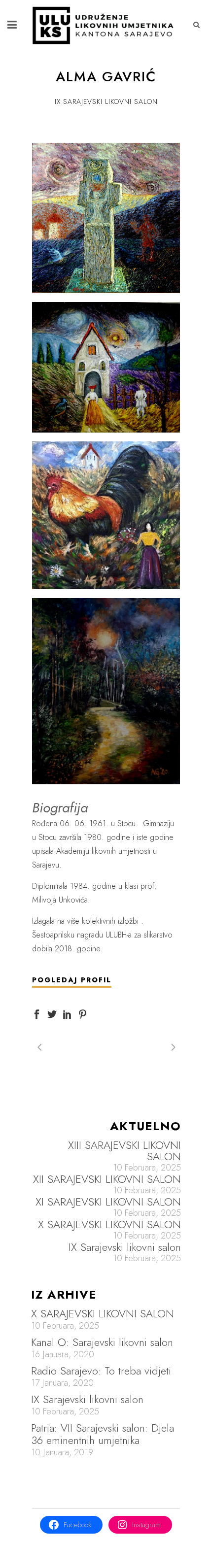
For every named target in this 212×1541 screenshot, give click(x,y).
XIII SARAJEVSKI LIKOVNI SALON (124, 1150)
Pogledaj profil (71, 980)
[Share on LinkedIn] (67, 1013)
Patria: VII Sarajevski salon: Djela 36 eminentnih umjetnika (102, 1434)
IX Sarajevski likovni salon (125, 1247)
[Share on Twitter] (52, 1013)
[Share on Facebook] (36, 1013)
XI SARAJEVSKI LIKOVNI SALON (108, 1201)
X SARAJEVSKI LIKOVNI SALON (109, 1224)
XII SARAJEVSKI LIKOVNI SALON (107, 1179)
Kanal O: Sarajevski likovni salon (102, 1342)
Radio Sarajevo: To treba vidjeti (101, 1370)
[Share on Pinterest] (82, 1013)
